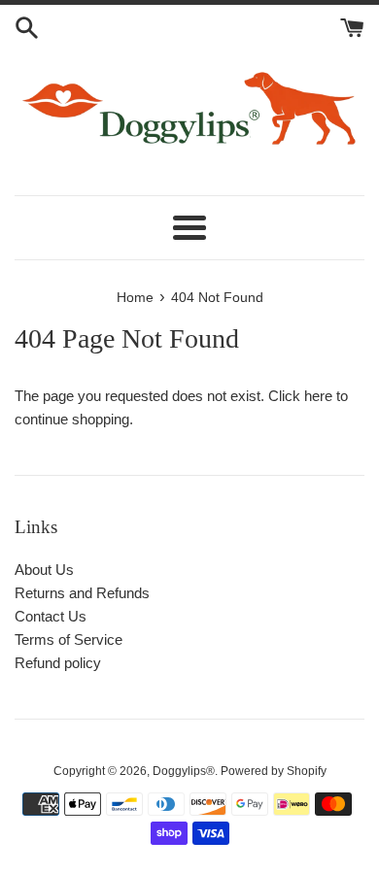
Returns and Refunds (82, 593)
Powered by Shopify (274, 771)
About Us (44, 569)
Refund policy (58, 663)
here (318, 395)
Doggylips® (184, 771)
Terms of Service (68, 639)
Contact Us (50, 616)
